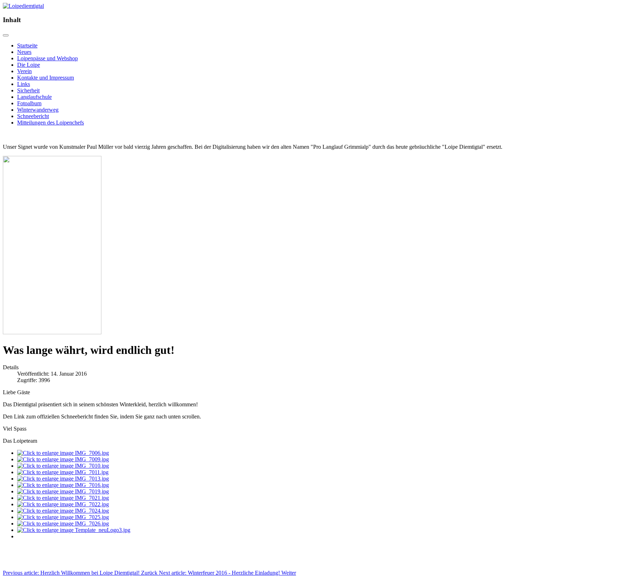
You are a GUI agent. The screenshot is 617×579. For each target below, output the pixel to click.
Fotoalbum (29, 103)
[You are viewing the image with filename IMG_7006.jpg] (63, 453)
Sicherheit (28, 90)
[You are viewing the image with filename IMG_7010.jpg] (63, 466)
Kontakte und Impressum (45, 78)
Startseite (27, 45)
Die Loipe (28, 65)
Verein (24, 71)
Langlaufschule (34, 97)
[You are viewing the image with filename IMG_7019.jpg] (63, 491)
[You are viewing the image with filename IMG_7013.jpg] (63, 479)
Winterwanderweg (38, 110)
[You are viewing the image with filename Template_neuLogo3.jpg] (73, 530)
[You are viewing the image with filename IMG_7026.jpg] (63, 523)
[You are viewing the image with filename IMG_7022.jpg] (63, 504)
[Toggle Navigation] (6, 35)
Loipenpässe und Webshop (47, 58)
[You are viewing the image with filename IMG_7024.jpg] (63, 511)
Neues (24, 52)
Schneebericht (33, 116)
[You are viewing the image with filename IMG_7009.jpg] (63, 459)
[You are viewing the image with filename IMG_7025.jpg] (63, 517)
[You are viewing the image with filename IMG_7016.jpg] (63, 485)
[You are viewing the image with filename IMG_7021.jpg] (63, 498)
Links (23, 84)
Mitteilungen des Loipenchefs (50, 123)
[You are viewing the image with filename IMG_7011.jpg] (63, 472)
